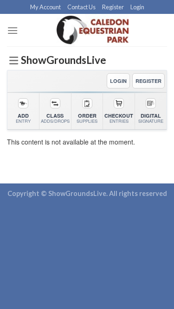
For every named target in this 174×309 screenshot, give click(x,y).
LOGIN (118, 80)
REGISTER (148, 80)
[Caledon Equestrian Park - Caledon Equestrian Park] (92, 30)
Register (113, 7)
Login (137, 7)
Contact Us (81, 7)
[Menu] (12, 30)
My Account (45, 7)
